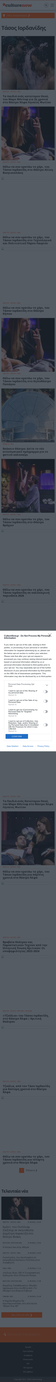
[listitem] (28, 685)
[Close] (50, 636)
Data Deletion (12, 746)
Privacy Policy (43, 746)
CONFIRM (17, 736)
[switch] (45, 691)
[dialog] (28, 691)
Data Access (28, 746)
